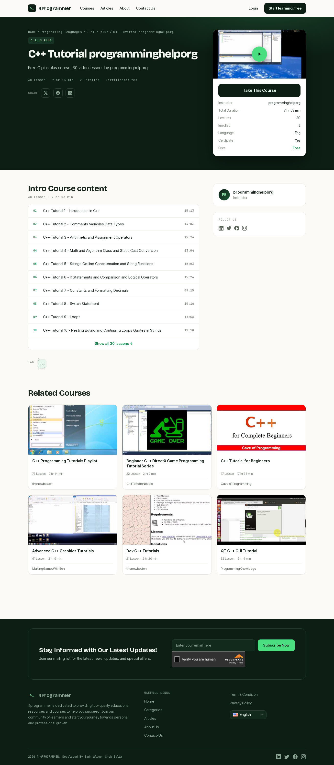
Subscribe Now (276, 645)
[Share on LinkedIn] (70, 93)
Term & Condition (244, 694)
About (125, 8)
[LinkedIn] (221, 228)
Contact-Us (153, 735)
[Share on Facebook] (58, 93)
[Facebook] (236, 228)
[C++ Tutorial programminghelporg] (259, 54)
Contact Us (145, 8)
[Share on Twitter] (45, 93)
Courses (87, 8)
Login (253, 8)
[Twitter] (228, 228)
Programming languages (61, 32)
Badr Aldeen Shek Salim (103, 757)
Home (32, 32)
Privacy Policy (241, 703)
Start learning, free (285, 8)
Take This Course (259, 90)
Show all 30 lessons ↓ (114, 343)
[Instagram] (244, 228)
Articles (106, 8)
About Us (151, 727)
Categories (153, 710)
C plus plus (97, 32)
